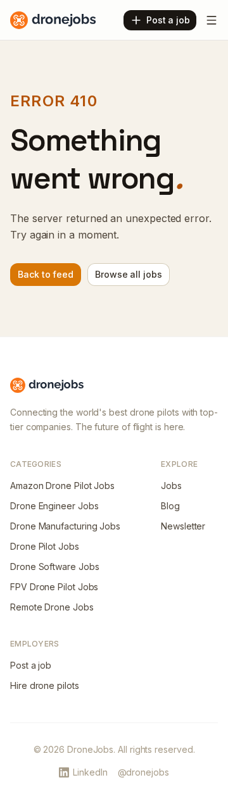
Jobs (171, 485)
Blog (170, 505)
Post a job (30, 665)
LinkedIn (90, 772)
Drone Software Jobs (54, 566)
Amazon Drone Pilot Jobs (62, 485)
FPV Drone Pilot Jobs (54, 586)
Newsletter (183, 526)
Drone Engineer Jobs (54, 505)
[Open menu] (211, 20)
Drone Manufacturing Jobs (65, 526)
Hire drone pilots (44, 685)
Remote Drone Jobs (52, 607)
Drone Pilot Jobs (44, 546)
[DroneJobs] (53, 20)
